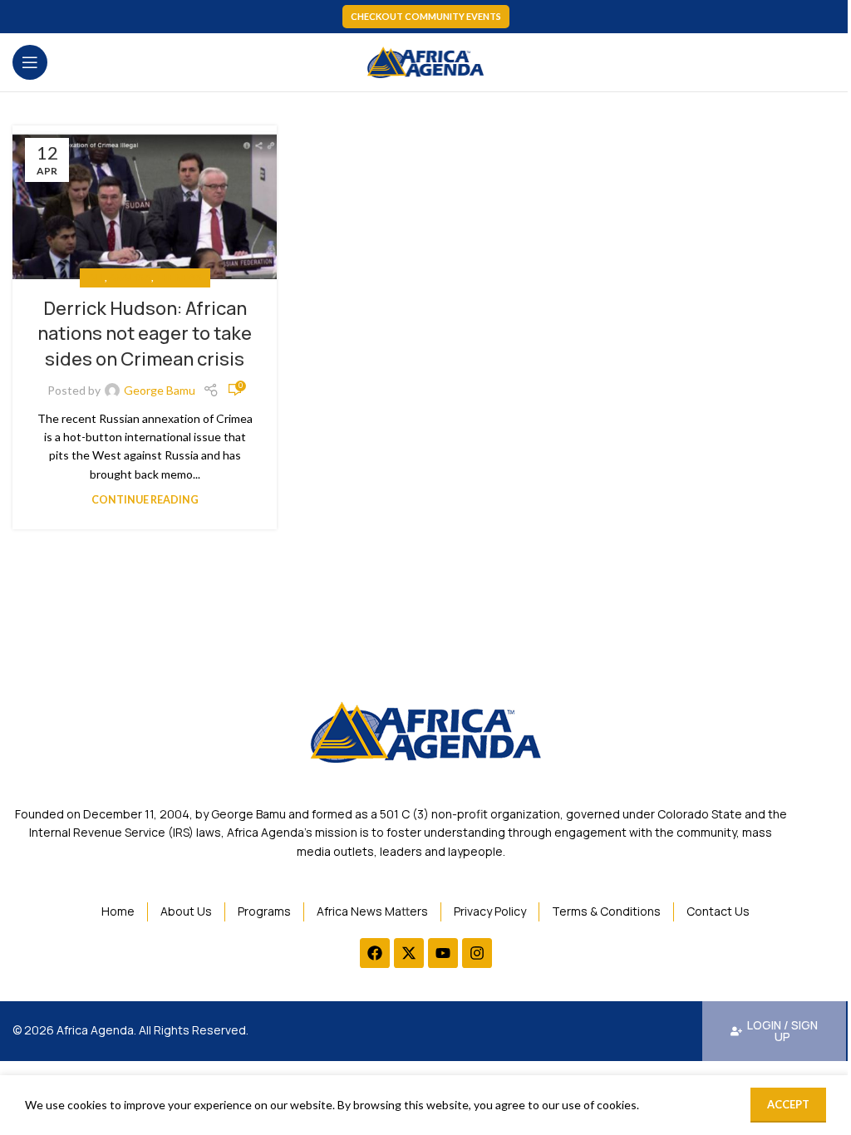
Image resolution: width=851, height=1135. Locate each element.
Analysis (130, 277)
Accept (788, 1104)
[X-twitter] (409, 953)
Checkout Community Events (426, 16)
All (96, 277)
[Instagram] (477, 953)
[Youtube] (443, 953)
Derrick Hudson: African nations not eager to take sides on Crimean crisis (144, 334)
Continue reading (145, 500)
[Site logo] (425, 61)
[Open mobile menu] (30, 62)
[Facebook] (375, 953)
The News (178, 277)
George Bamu (159, 390)
